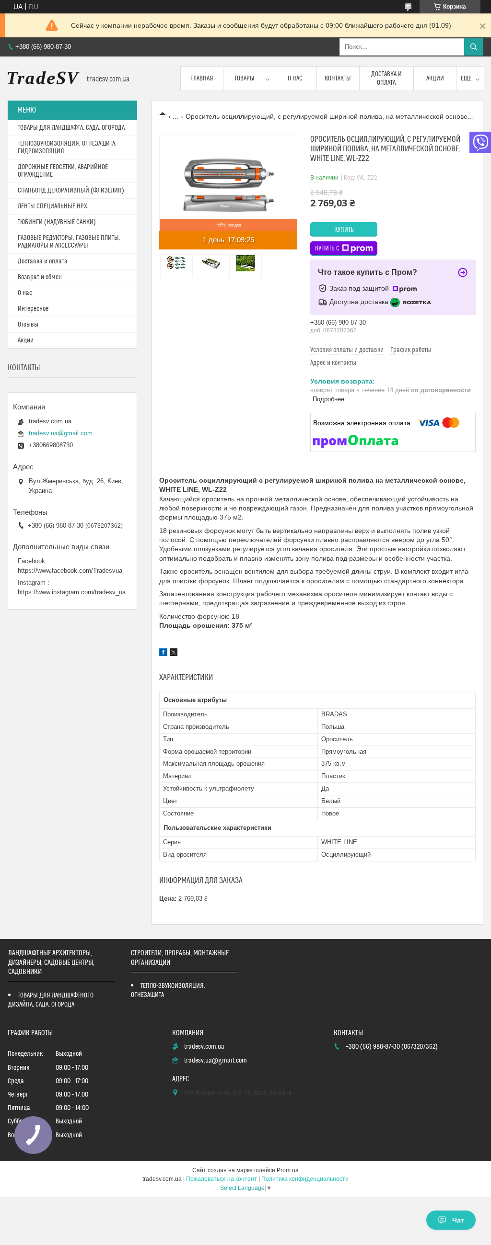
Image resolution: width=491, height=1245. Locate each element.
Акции (435, 78)
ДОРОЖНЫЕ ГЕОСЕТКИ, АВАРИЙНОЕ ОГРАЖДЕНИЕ (63, 171)
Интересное (33, 309)
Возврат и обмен (40, 277)
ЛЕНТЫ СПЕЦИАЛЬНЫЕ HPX (52, 206)
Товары (244, 78)
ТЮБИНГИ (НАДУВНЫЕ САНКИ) (57, 222)
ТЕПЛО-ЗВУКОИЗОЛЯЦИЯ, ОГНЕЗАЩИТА (168, 990)
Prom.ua (288, 1170)
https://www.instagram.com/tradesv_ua (72, 592)
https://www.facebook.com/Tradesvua (70, 570)
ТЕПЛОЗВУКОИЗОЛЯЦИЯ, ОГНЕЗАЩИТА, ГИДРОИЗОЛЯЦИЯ (67, 147)
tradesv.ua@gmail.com (61, 433)
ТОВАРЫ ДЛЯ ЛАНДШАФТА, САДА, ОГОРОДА (71, 128)
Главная (201, 78)
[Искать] (473, 47)
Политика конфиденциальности (305, 1179)
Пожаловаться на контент (221, 1179)
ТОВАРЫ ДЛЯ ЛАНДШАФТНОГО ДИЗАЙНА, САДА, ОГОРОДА (51, 1000)
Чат (458, 1220)
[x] (173, 653)
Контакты (338, 78)
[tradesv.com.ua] (44, 78)
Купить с (327, 248)
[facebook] (163, 653)
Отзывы (28, 324)
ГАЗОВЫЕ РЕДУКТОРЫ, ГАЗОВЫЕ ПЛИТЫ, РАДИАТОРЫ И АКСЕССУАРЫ (69, 241)
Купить (344, 230)
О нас (295, 78)
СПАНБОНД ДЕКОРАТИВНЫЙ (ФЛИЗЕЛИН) (71, 190)
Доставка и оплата (386, 78)
